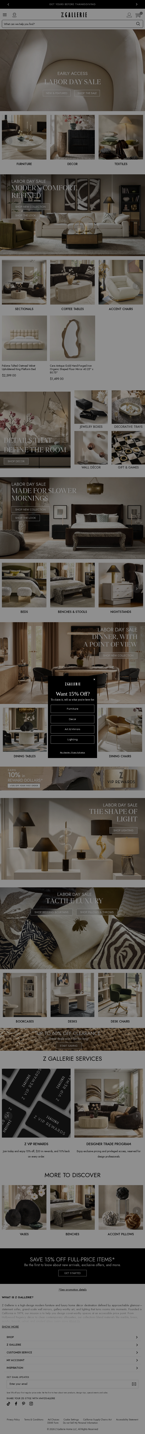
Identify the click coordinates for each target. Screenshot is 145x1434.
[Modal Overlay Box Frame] (72, 717)
